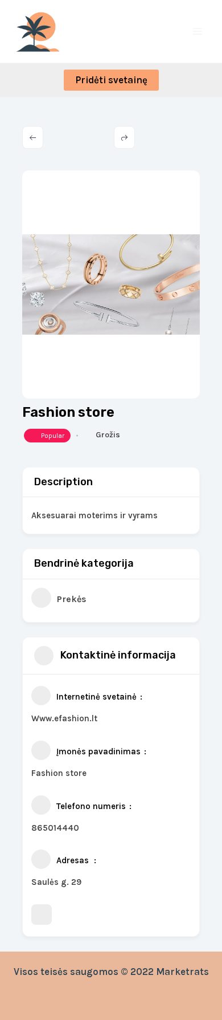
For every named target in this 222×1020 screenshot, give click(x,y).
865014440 (55, 828)
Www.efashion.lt (64, 718)
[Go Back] (32, 137)
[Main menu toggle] (198, 31)
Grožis (108, 435)
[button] (111, 80)
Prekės (72, 599)
